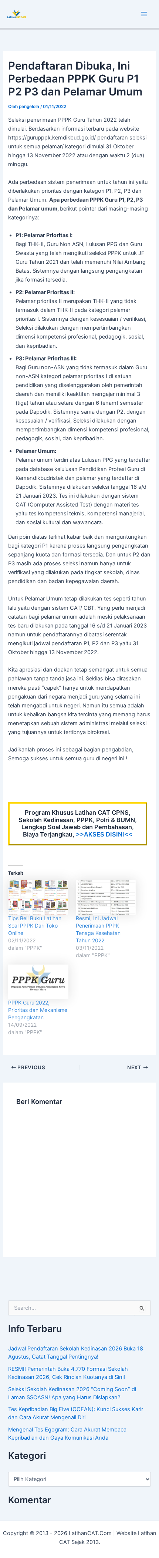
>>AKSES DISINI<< (104, 834)
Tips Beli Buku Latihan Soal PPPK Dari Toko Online (34, 925)
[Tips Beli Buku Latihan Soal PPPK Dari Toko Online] (38, 897)
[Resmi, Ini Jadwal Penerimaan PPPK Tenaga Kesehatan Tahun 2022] (106, 897)
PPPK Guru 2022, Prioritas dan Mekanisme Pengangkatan (37, 1009)
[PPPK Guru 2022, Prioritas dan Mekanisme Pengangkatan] (38, 982)
